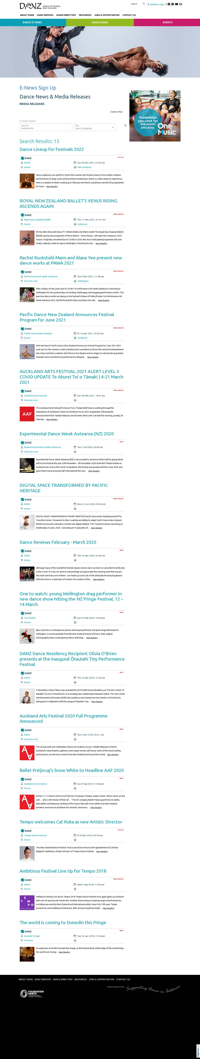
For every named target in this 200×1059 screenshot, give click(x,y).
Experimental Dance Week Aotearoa (42, 447)
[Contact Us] (180, 4)
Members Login (157, 4)
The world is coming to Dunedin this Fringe (63, 922)
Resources (85, 15)
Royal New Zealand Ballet (37, 219)
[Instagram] (173, 4)
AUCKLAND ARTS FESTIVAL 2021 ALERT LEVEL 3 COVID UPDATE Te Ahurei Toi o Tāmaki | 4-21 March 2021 (71, 377)
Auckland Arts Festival (35, 395)
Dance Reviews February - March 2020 (58, 542)
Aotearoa (82, 224)
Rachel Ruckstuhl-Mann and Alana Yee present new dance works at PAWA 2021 (71, 260)
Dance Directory (66, 15)
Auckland (82, 338)
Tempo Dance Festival (35, 835)
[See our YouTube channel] (177, 4)
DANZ (27, 162)
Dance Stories (32, 22)
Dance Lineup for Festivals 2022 (52, 149)
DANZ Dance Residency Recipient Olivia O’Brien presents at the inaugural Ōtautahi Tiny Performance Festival (72, 659)
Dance (27, 167)
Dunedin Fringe (32, 936)
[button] (199, 1055)
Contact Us (129, 15)
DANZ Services (45, 15)
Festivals (28, 940)
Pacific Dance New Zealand (38, 333)
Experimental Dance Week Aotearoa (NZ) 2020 (67, 433)
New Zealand (84, 167)
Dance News (100, 22)
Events (167, 22)
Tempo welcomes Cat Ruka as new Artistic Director (71, 821)
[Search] (125, 125)
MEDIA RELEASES (32, 104)
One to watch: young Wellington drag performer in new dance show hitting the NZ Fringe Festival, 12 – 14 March (71, 599)
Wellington (83, 281)
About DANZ (27, 15)
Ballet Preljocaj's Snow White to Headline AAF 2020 (72, 770)
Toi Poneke (29, 618)
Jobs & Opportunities (107, 15)
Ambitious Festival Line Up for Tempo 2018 (63, 870)
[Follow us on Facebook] (169, 4)
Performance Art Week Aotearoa (41, 276)
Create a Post (116, 112)
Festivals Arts (31, 281)
